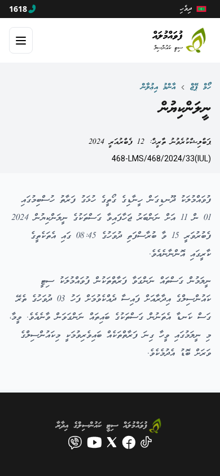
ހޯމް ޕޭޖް (200, 87)
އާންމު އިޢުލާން (158, 87)
